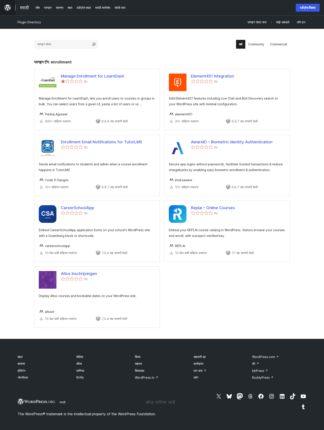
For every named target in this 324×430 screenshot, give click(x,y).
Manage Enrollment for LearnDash (92, 76)
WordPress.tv (146, 377)
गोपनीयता (23, 377)
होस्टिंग (21, 371)
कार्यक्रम (198, 363)
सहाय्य (138, 363)
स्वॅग (196, 377)
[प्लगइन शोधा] (93, 44)
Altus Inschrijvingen (79, 273)
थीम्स (79, 363)
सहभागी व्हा (200, 357)
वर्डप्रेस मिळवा (307, 7)
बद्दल (20, 357)
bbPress (260, 371)
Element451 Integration (212, 76)
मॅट (255, 363)
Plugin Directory (29, 22)
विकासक (139, 371)
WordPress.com (265, 357)
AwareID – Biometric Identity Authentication (231, 142)
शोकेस (79, 357)
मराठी (62, 402)
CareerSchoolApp (77, 207)
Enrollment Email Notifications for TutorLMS (101, 142)
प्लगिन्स (80, 371)
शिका (137, 357)
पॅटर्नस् (79, 377)
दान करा (200, 371)
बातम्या (21, 363)
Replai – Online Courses (213, 207)
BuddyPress (263, 377)
